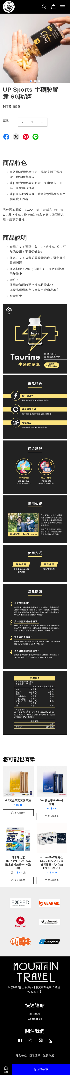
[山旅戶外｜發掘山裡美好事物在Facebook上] (20, 1042)
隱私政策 (35, 1055)
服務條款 (21, 1055)
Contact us (35, 1018)
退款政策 (48, 1055)
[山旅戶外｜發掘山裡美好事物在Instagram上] (30, 1042)
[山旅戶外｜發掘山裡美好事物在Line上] (40, 1042)
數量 (6, 120)
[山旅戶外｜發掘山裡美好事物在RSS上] (50, 1041)
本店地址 (35, 1014)
